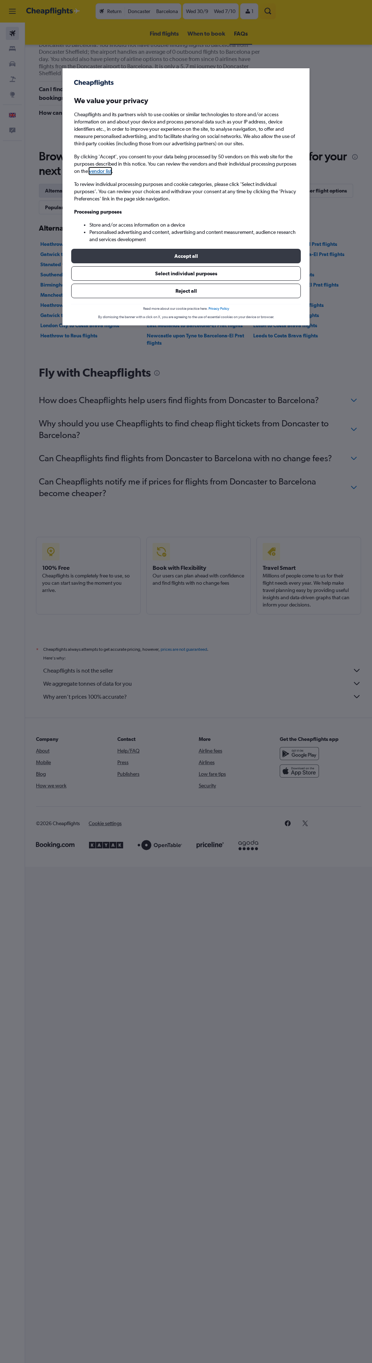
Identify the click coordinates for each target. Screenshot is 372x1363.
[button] (186, 256)
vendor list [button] (100, 171)
